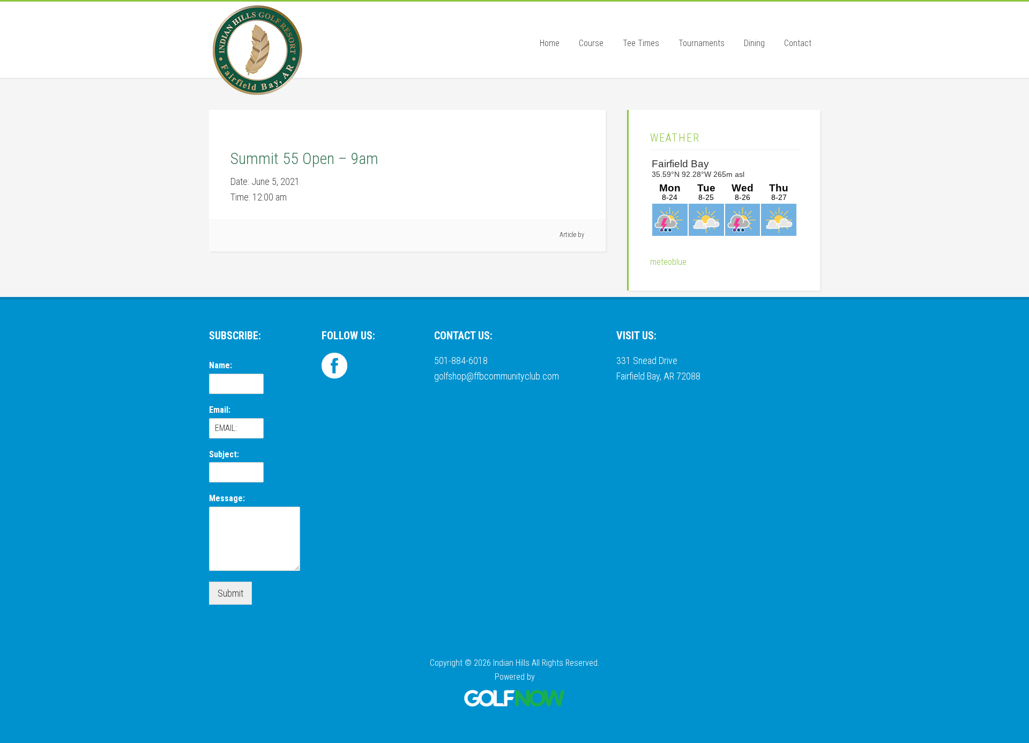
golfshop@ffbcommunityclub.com (496, 376)
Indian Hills (257, 50)
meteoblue (668, 262)
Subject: (224, 454)
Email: (219, 410)
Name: (220, 365)
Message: (227, 498)
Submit (230, 593)
